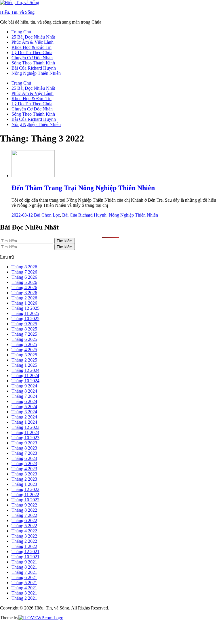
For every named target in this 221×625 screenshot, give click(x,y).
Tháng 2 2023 (24, 479)
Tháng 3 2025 (24, 354)
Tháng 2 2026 (24, 297)
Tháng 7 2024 (24, 396)
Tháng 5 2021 (24, 582)
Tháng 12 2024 (25, 370)
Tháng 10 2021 (25, 556)
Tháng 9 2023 (24, 442)
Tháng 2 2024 (24, 416)
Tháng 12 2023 (25, 427)
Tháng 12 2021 (25, 551)
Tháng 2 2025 (24, 360)
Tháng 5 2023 (24, 463)
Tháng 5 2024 (24, 406)
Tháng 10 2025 (25, 318)
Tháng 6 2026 (24, 277)
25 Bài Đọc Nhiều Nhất (33, 37)
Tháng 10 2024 (25, 380)
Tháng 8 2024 (24, 391)
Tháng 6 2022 (24, 520)
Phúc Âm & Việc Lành (33, 42)
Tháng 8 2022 (24, 510)
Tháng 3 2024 (24, 411)
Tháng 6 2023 (24, 458)
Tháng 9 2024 (24, 385)
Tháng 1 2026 (24, 303)
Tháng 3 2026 (24, 292)
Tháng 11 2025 (25, 313)
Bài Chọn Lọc (47, 215)
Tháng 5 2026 (24, 282)
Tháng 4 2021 (24, 587)
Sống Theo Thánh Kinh (33, 62)
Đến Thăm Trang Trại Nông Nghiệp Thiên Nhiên (83, 188)
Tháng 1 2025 (24, 365)
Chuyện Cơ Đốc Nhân (32, 57)
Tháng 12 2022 (25, 489)
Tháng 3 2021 (24, 592)
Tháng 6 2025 (24, 339)
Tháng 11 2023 (25, 432)
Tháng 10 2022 (25, 499)
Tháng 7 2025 (24, 334)
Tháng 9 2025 (24, 323)
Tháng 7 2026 (24, 272)
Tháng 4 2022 (24, 530)
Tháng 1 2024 (24, 422)
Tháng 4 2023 (24, 468)
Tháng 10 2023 (25, 437)
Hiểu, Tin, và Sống (17, 12)
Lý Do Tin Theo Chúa (32, 52)
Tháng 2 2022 (24, 541)
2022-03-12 (22, 215)
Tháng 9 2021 (24, 561)
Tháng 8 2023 (24, 448)
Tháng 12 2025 (25, 308)
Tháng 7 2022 (24, 515)
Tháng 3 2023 (24, 473)
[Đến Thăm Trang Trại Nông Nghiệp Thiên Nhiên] (33, 175)
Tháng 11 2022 (25, 494)
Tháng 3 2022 (24, 536)
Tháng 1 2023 (24, 484)
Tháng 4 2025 (24, 349)
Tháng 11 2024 (25, 375)
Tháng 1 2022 (24, 546)
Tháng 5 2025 (24, 344)
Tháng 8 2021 (24, 567)
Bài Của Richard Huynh (34, 68)
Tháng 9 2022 (24, 504)
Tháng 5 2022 (24, 525)
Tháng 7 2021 (24, 572)
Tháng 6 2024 (24, 401)
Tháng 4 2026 (24, 287)
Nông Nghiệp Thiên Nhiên (36, 73)
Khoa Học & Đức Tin (32, 47)
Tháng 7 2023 (24, 453)
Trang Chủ (21, 31)
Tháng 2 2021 (24, 598)
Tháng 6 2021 (24, 577)
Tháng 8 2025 (24, 328)
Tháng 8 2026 (24, 266)
